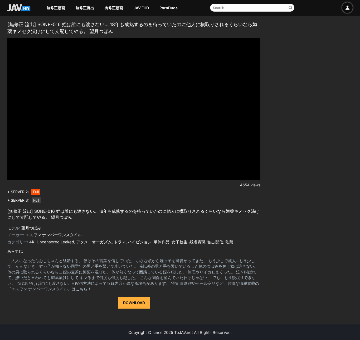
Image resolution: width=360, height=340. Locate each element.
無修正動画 (56, 8)
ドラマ (120, 241)
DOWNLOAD (134, 302)
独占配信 (215, 241)
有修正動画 (114, 8)
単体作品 (161, 241)
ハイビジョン (140, 241)
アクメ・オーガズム (94, 241)
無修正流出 (85, 8)
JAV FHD (141, 8)
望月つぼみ (31, 227)
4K (32, 241)
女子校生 (179, 241)
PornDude (168, 8)
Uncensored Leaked (55, 241)
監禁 (229, 241)
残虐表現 (197, 241)
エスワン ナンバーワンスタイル (53, 234)
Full (36, 192)
